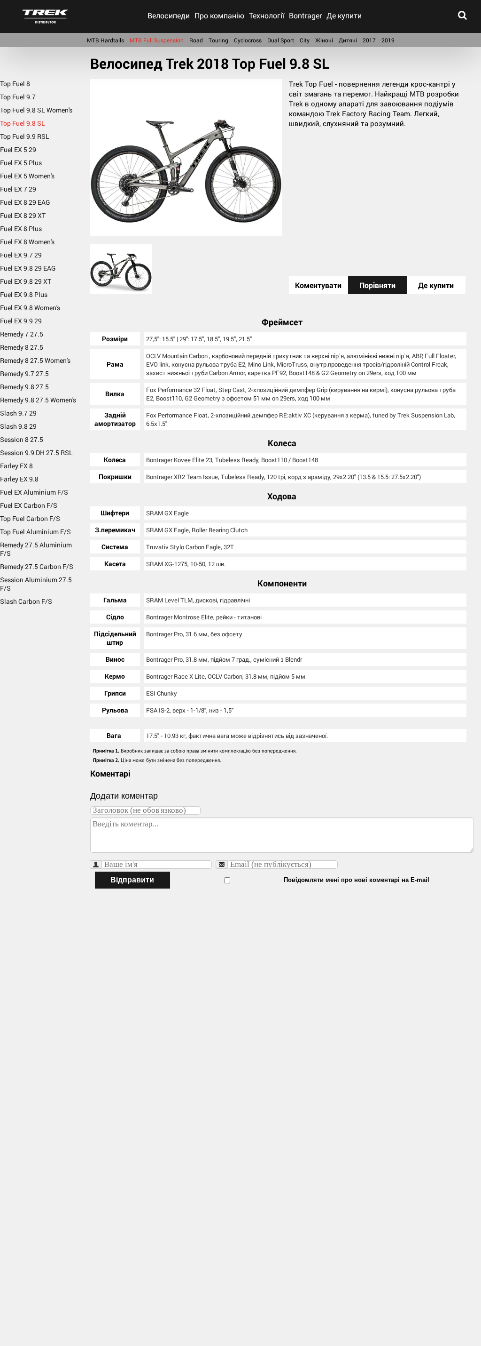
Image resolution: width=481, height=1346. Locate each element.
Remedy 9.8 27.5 (24, 386)
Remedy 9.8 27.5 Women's (38, 399)
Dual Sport (280, 40)
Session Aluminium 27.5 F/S (36, 584)
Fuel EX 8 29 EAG (25, 202)
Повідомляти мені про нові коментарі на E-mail (356, 879)
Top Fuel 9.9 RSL (24, 136)
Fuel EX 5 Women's (27, 175)
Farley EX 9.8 (19, 478)
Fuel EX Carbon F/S (28, 505)
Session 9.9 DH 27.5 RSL (36, 452)
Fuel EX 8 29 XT (23, 215)
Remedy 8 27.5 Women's (35, 360)
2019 (388, 40)
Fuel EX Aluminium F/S (34, 492)
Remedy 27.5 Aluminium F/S (36, 549)
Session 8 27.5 (21, 439)
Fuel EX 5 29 (18, 149)
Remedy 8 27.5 (21, 347)
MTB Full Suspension (157, 40)
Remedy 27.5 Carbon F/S (36, 566)
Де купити (344, 15)
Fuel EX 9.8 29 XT (25, 281)
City (305, 40)
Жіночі (324, 40)
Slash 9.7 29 (18, 413)
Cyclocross (248, 40)
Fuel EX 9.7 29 (21, 254)
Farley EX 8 (16, 465)
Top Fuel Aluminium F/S (35, 531)
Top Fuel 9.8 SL (22, 123)
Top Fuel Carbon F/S (30, 518)
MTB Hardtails (105, 40)
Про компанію (219, 15)
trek (45, 16)
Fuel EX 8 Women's (27, 241)
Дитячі (348, 40)
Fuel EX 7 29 (18, 188)
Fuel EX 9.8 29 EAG (28, 268)
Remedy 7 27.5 (21, 333)
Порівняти (377, 285)
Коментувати (318, 285)
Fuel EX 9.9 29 (21, 320)
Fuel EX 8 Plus (21, 228)
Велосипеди (168, 15)
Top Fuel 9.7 (18, 96)
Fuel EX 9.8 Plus (23, 294)
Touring (218, 40)
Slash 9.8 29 (18, 426)
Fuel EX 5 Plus (21, 162)
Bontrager (305, 15)
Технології (266, 15)
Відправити (132, 880)
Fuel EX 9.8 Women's (30, 307)
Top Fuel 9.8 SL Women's (36, 109)
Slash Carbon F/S (26, 601)
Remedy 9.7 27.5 (24, 373)
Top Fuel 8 (15, 84)
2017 (369, 40)
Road (196, 40)
